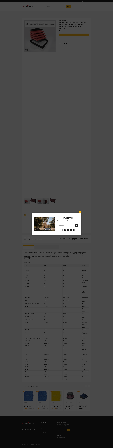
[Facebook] (60, 230)
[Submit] (76, 225)
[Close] (80, 212)
